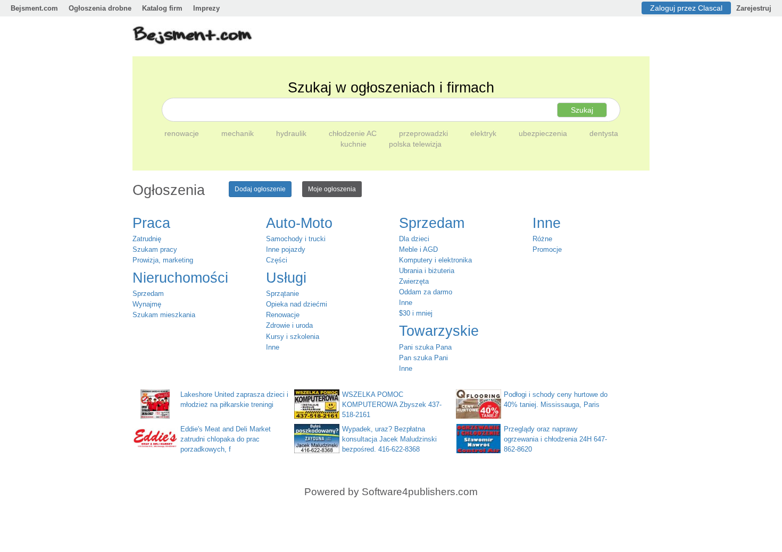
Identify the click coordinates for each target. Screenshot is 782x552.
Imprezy (206, 8)
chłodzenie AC (354, 133)
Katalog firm (162, 8)
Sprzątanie (282, 294)
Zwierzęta (414, 281)
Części (276, 260)
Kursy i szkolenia (292, 337)
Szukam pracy (154, 249)
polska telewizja (415, 144)
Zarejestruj (753, 8)
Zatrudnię (146, 239)
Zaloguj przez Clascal (686, 8)
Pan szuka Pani (423, 358)
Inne (272, 347)
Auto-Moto (299, 223)
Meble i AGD (418, 249)
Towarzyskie (439, 331)
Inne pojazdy (285, 249)
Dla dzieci (414, 239)
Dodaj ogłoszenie (260, 189)
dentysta (603, 133)
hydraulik (292, 133)
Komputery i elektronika (435, 260)
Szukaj (582, 110)
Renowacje (283, 315)
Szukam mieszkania (163, 315)
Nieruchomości (180, 278)
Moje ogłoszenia (332, 189)
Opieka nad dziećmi (296, 304)
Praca (151, 223)
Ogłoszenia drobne (100, 8)
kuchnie (354, 144)
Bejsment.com (34, 8)
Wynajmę (146, 304)
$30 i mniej (415, 313)
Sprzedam (148, 294)
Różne (542, 239)
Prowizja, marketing (162, 260)
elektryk (484, 133)
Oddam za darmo (425, 292)
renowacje (182, 133)
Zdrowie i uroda (289, 325)
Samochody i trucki (296, 239)
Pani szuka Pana (425, 347)
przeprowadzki (424, 133)
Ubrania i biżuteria (426, 271)
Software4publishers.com (420, 491)
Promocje (547, 249)
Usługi (286, 278)
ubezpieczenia (544, 133)
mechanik (238, 133)
